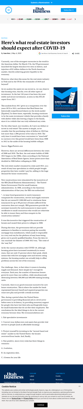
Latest (32, 376)
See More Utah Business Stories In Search (54, 53)
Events (58, 376)
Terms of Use (16, 398)
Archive (4, 38)
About (32, 380)
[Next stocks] (75, 19)
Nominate (59, 380)
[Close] (79, 386)
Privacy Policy (28, 398)
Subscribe (68, 10)
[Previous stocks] (7, 19)
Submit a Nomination (40, 2)
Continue (40, 405)
